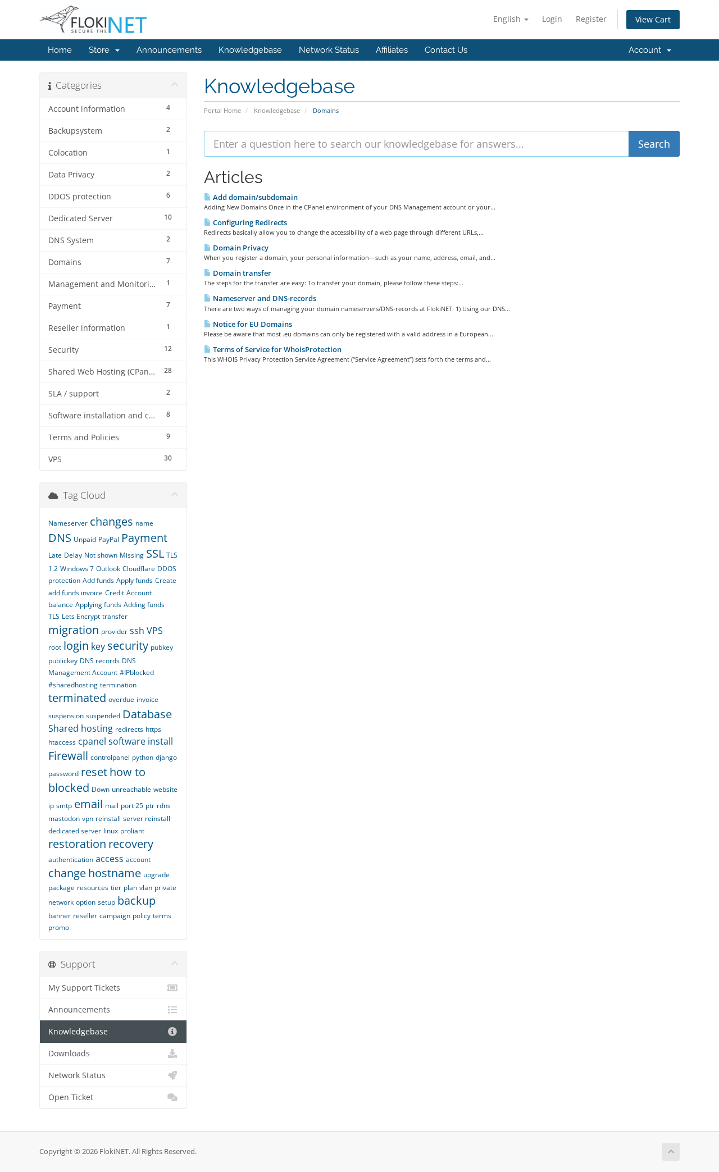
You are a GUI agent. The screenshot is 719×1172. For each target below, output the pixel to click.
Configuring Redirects (249, 222)
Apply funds (134, 580)
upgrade (156, 874)
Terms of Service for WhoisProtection (276, 349)
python (142, 757)
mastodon (64, 818)
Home (60, 50)
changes (111, 521)
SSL (155, 553)
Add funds (98, 580)
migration (73, 629)
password (63, 773)
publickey (63, 660)
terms (162, 915)
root (54, 647)
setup (106, 902)
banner (59, 915)
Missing (132, 555)
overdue (121, 699)
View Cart (653, 19)
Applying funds (98, 604)
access (109, 858)
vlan (145, 887)
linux (110, 831)
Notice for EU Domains (251, 324)
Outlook (108, 568)
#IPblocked (137, 672)
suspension (66, 715)
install (160, 741)
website (165, 789)
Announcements (169, 50)
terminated (77, 697)
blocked (68, 787)
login (76, 645)
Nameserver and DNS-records (263, 298)
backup (136, 900)
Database (147, 714)
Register (591, 18)
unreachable (131, 789)
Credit (114, 593)
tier (116, 887)
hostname (114, 873)
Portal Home (222, 110)
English (508, 18)
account (138, 859)
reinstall (108, 818)
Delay (73, 555)
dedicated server (74, 831)
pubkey (162, 647)
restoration (77, 843)
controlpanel (110, 757)
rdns (164, 805)
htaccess (62, 742)
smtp (64, 805)
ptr (149, 805)
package (61, 887)
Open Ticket (70, 1097)
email (88, 803)
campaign (114, 915)
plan (130, 887)
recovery (130, 843)
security (127, 645)
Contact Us (446, 50)
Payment (144, 537)
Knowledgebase (250, 50)
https (153, 729)
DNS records (100, 660)
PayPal (108, 539)
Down (101, 789)
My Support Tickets (84, 988)
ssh (137, 630)
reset (94, 771)
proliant (132, 831)
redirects (129, 729)
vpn (87, 818)
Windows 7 (77, 568)
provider (114, 631)
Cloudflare (138, 568)
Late (55, 555)
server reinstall (146, 818)
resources (92, 887)
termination (118, 685)
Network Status (329, 50)
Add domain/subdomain (254, 197)
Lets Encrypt (81, 616)
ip (51, 805)
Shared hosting (80, 728)
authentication (70, 859)
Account (647, 50)
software (126, 741)
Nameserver (68, 523)
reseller (85, 915)
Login (552, 18)
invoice (147, 699)
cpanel (92, 741)
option (85, 902)
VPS (155, 630)
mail (112, 805)
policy (142, 915)
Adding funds (144, 604)
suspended (103, 715)
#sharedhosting (73, 685)
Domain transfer (241, 273)
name (144, 523)
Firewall (68, 755)
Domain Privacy (240, 248)
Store (101, 50)
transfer (115, 616)
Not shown (100, 555)
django (166, 757)
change (67, 873)
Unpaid (85, 539)
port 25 (132, 805)
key (98, 646)
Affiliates (392, 50)
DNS (59, 537)
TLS (54, 616)
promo (58, 927)
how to (127, 771)
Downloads (69, 1053)
